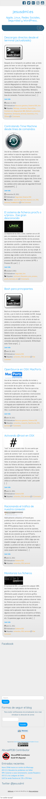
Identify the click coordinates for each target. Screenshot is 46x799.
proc (29, 276)
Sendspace (16, 114)
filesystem (24, 276)
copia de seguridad (19, 200)
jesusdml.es (23, 11)
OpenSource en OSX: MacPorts (22, 369)
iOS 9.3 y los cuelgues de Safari (13, 775)
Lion (33, 200)
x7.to (36, 114)
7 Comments (16, 426)
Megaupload (18, 111)
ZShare (6, 116)
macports (24, 423)
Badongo (16, 108)
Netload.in (29, 111)
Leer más (7, 99)
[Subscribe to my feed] (23, 736)
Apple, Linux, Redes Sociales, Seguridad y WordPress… (23, 19)
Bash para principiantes (18, 288)
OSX (37, 200)
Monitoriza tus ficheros (18, 573)
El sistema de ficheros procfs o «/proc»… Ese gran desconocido (22, 215)
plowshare (36, 111)
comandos (23, 108)
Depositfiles (32, 108)
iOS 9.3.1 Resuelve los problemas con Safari (17, 770)
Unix (39, 106)
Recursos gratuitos (21, 106)
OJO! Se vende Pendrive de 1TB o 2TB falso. (17, 778)
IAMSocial (10, 791)
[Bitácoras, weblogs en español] (23, 731)
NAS (24, 111)
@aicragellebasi (33, 791)
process (34, 276)
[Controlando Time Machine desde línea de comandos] (23, 141)
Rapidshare (8, 114)
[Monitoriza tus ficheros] (23, 580)
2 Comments (15, 116)
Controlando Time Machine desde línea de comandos (20, 128)
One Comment (26, 202)
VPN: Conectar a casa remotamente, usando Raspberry (21, 773)
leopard (29, 200)
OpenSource (32, 423)
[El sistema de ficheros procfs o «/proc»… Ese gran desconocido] (23, 226)
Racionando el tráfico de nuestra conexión (19, 508)
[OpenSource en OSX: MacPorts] (23, 375)
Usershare (30, 114)
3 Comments (24, 279)
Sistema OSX (32, 106)
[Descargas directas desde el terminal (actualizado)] (23, 52)
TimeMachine (14, 202)
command (16, 276)
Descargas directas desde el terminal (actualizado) (21, 39)
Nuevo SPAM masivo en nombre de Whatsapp (17, 767)
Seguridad (18, 197)
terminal (23, 114)
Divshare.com (8, 111)
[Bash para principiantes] (23, 301)
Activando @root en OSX (19, 435)
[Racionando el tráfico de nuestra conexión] (23, 514)
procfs (6, 279)
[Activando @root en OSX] (23, 442)
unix (16, 279)
